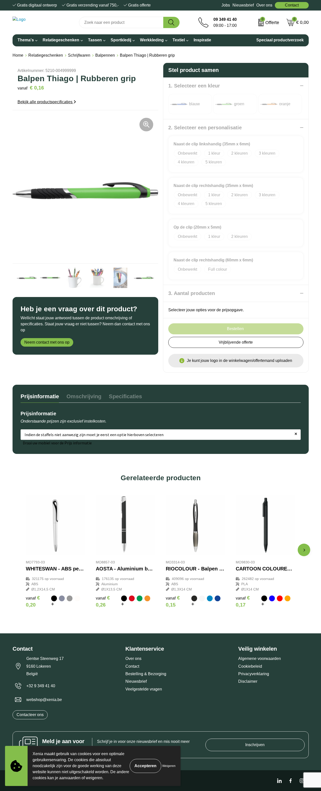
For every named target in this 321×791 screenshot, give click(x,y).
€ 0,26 (103, 601)
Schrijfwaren (79, 55)
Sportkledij (121, 40)
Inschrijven (255, 745)
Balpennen (105, 55)
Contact (292, 5)
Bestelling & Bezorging (145, 674)
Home (18, 55)
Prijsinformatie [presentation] (40, 396)
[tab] (40, 398)
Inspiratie (202, 40)
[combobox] (121, 22)
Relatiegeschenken (61, 40)
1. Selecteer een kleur (194, 85)
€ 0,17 (243, 601)
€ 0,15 (173, 601)
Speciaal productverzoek (280, 40)
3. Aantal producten (191, 293)
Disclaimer (247, 681)
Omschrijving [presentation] (83, 396)
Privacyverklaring (253, 674)
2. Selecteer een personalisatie (205, 127)
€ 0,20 (33, 601)
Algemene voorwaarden (259, 658)
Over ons (264, 5)
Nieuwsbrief (243, 5)
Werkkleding (152, 40)
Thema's (26, 40)
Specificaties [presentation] (125, 396)
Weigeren (169, 766)
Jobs (225, 5)
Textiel (179, 40)
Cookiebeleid (250, 666)
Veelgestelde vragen (143, 689)
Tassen (95, 40)
